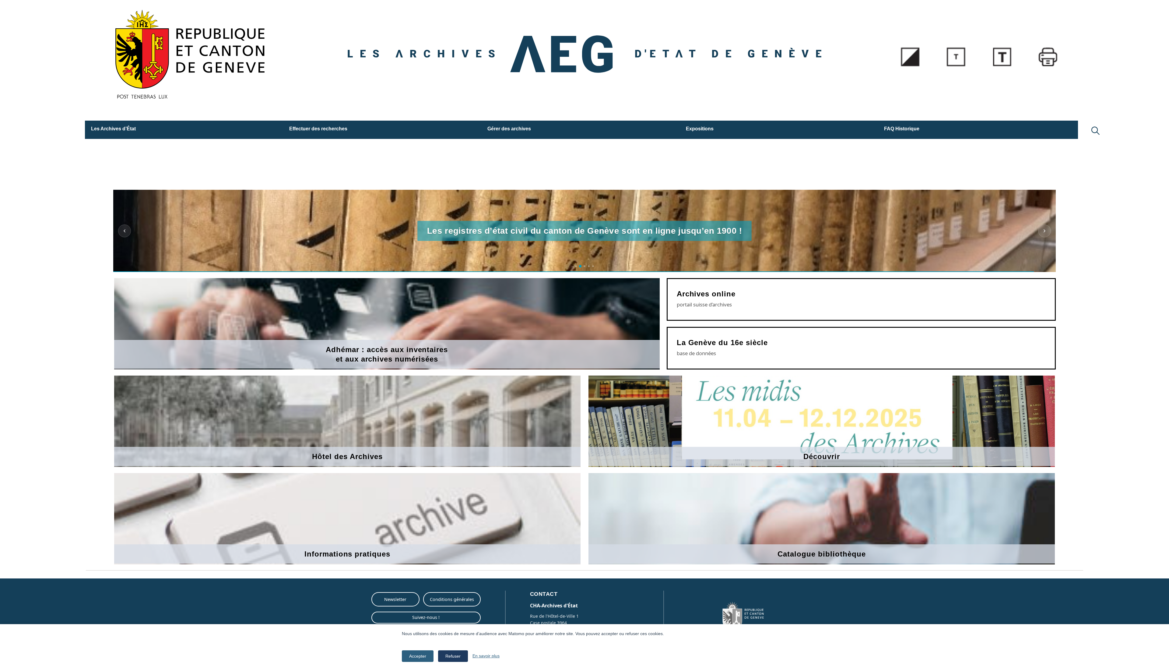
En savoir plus (486, 655)
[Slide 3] (584, 266)
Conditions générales (452, 599)
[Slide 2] (580, 266)
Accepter (417, 656)
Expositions (700, 128)
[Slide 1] (576, 266)
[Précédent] (124, 230)
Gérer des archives (509, 128)
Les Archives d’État (113, 128)
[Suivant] (1044, 230)
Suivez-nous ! (426, 617)
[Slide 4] (589, 266)
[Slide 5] (593, 266)
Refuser (453, 656)
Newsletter (395, 599)
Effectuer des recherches (318, 128)
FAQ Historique (901, 128)
